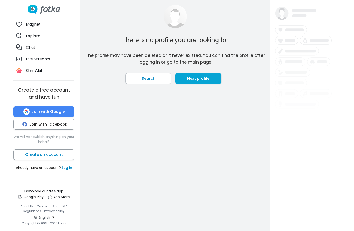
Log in (67, 167)
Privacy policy (54, 211)
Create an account (44, 154)
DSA (64, 206)
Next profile (198, 78)
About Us (27, 206)
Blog (55, 206)
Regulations (32, 211)
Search (148, 78)
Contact (43, 206)
